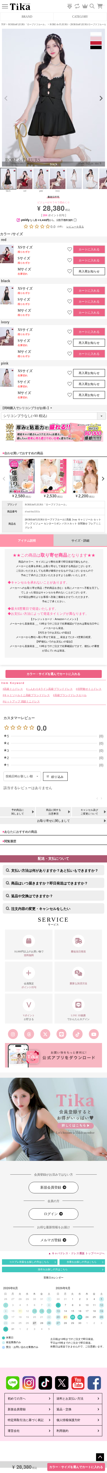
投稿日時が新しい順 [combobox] (19, 776)
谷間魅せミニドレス (89, 689)
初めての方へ (17, 1398)
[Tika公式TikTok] (78, 1034)
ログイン (51, 1214)
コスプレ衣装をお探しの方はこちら (29, 1262)
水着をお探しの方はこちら (82, 1262)
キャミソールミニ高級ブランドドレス (27, 695)
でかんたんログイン (78, 1017)
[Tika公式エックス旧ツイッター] (45, 1034)
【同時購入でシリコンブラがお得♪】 (27, 408)
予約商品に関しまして (17, 812)
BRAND (27, 16)
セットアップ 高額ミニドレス (22, 701)
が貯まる (29, 1017)
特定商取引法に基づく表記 (26, 1420)
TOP (3, 24)
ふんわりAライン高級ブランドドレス (50, 689)
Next (101, 98)
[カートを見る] (103, 4)
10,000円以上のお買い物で (29, 953)
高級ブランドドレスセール (70, 695)
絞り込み (57, 776)
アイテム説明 (27, 540)
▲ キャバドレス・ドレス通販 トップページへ (76, 1253)
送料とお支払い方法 (69, 1398)
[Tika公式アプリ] (53, 1055)
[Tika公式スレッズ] (29, 1034)
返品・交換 (63, 1409)
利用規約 (62, 1431)
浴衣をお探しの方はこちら (53, 1269)
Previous (6, 98)
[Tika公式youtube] (94, 1034)
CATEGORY (80, 16)
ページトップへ (100, 1457)
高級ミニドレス (13, 689)
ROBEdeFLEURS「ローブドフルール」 (27, 24)
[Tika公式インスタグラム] (13, 1034)
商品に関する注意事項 (53, 812)
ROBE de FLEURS (59, 24)
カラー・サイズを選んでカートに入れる (76, 1467)
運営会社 (14, 1431)
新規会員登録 (51, 1187)
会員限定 (28, 985)
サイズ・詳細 (80, 540)
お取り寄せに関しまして (53, 821)
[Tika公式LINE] (62, 1034)
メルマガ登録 (51, 1240)
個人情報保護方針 (68, 1420)
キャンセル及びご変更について (89, 812)
